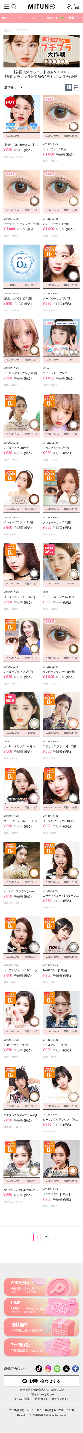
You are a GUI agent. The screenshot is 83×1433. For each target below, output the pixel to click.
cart (76, 6)
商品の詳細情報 (21, 129)
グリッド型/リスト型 (68, 87)
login (69, 6)
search (14, 6)
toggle (6, 6)
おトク (7, 30)
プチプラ (21, 30)
